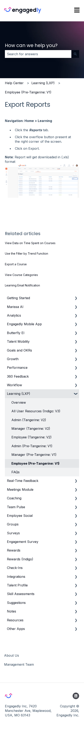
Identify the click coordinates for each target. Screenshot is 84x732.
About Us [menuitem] (11, 655)
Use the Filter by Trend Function (26, 253)
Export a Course (16, 264)
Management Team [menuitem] (19, 664)
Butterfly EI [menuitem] (15, 333)
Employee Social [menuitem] (20, 516)
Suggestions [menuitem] (16, 603)
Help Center (14, 83)
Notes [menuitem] (11, 611)
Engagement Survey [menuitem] (22, 542)
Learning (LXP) (43, 83)
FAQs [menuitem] (15, 472)
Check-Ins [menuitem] (15, 568)
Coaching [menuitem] (14, 498)
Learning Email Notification (22, 285)
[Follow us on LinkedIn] (76, 696)
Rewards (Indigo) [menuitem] (20, 559)
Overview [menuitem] (18, 402)
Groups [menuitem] (13, 524)
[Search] (75, 54)
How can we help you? (31, 45)
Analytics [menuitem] (14, 315)
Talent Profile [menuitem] (17, 585)
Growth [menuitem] (13, 359)
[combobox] (38, 54)
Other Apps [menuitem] (16, 629)
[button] (76, 298)
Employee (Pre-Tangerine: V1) (28, 92)
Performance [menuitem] (17, 367)
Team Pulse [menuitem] (16, 507)
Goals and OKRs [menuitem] (19, 350)
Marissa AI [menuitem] (15, 307)
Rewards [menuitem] (13, 550)
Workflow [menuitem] (14, 385)
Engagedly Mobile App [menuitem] (24, 324)
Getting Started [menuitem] (18, 298)
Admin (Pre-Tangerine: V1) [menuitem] (31, 446)
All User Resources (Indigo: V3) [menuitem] (35, 411)
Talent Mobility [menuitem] (18, 341)
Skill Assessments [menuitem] (20, 594)
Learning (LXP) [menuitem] (18, 394)
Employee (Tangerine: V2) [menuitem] (31, 437)
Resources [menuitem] (15, 620)
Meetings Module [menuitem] (20, 489)
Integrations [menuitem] (16, 577)
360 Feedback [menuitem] (18, 376)
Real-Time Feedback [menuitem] (22, 481)
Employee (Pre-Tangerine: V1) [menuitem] (35, 463)
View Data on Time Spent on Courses (30, 243)
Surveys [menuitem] (13, 533)
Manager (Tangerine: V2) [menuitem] (30, 428)
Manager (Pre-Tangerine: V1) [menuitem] (33, 455)
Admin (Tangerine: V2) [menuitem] (28, 420)
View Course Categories (21, 275)
